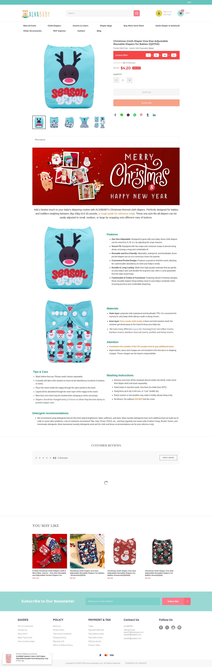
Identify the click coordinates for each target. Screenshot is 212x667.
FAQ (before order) (96, 634)
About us (57, 626)
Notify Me (146, 102)
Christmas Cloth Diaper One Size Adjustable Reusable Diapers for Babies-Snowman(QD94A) (121, 573)
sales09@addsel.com (132, 638)
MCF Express (59, 31)
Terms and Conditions (62, 634)
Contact (81, 31)
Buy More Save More (134, 25)
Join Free (167, 15)
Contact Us (22, 630)
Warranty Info (58, 641)
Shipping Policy (59, 637)
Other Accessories (32, 31)
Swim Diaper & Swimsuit (168, 25)
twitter (128, 115)
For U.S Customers (25, 626)
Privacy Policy (58, 630)
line (122, 115)
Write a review (168, 458)
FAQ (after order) (95, 637)
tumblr (148, 115)
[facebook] (161, 627)
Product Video (94, 645)
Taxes (90, 626)
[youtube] (173, 627)
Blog (99, 31)
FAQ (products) (94, 641)
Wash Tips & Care (25, 637)
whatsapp (135, 115)
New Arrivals (29, 25)
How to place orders (26, 641)
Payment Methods (96, 630)
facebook (115, 115)
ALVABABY (128, 626)
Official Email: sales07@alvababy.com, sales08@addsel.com (134, 632)
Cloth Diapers (54, 25)
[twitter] (167, 627)
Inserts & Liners (80, 25)
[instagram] (179, 627)
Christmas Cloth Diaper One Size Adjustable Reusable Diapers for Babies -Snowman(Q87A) (87, 573)
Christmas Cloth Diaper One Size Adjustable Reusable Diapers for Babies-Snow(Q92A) (159, 573)
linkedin (154, 115)
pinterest (141, 115)
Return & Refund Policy (63, 645)
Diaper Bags (106, 25)
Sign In (166, 12)
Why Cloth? (22, 634)
